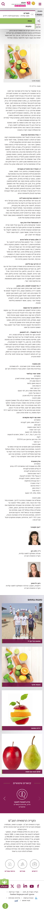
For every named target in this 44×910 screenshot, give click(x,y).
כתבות (28, 26)
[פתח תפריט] (40, 4)
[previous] (39, 798)
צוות (30, 20)
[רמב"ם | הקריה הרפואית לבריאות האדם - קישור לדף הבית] (20, 4)
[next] (5, 798)
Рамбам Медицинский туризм (22, 894)
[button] (17, 14)
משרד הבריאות (13, 892)
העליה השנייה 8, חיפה (30, 892)
